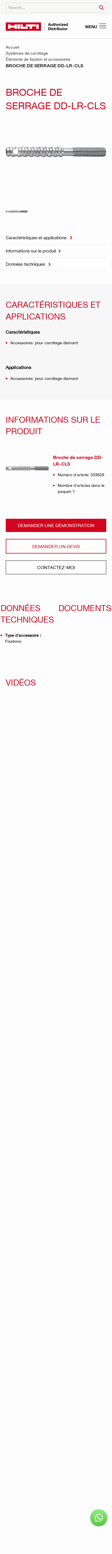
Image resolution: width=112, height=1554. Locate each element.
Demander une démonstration (56, 525)
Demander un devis (56, 546)
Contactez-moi (56, 567)
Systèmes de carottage (27, 53)
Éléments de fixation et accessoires (38, 59)
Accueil (12, 47)
